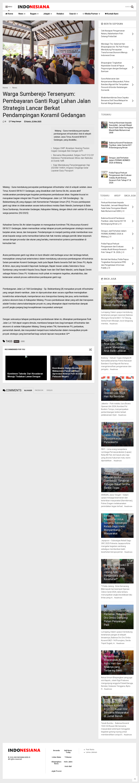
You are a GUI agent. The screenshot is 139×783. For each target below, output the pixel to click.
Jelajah (46, 14)
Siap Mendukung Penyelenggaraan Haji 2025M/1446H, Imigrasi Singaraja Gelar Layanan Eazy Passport (70, 168)
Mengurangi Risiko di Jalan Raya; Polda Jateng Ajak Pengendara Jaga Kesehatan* (116, 572)
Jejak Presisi (56, 771)
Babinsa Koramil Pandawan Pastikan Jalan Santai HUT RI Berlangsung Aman (120, 145)
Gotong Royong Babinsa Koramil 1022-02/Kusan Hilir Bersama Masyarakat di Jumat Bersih (116, 709)
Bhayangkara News (56, 763)
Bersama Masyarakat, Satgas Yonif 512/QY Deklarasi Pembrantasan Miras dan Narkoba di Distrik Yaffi (72, 158)
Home (10, 14)
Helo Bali (68, 766)
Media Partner (91, 14)
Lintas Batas (56, 757)
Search (72, 14)
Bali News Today (68, 751)
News (20, 14)
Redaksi (60, 14)
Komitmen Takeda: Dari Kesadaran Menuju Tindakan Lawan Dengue (25, 375)
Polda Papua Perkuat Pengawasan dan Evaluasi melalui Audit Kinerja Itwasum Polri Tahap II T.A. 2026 (120, 178)
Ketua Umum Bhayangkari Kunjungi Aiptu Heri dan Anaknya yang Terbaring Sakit (116, 663)
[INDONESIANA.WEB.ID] (34, 8)
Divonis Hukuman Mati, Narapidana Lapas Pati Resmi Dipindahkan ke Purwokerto (114, 435)
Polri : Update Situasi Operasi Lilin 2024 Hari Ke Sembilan (116, 393)
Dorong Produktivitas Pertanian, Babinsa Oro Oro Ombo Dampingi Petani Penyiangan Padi (117, 617)
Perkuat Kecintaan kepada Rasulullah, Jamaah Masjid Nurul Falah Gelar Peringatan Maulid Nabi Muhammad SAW (121, 128)
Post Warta (90, 750)
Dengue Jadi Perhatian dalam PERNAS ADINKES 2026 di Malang (119, 160)
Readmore (114, 324)
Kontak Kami (112, 14)
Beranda (56, 750)
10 (106, 696)
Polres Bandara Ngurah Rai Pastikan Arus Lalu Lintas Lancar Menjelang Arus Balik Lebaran (116, 343)
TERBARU (106, 114)
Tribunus (68, 757)
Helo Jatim (68, 762)
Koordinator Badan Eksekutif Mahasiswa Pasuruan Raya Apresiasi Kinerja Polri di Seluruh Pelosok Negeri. (69, 372)
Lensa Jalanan (91, 752)
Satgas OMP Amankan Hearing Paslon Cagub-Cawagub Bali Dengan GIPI (70, 149)
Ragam (33, 14)
